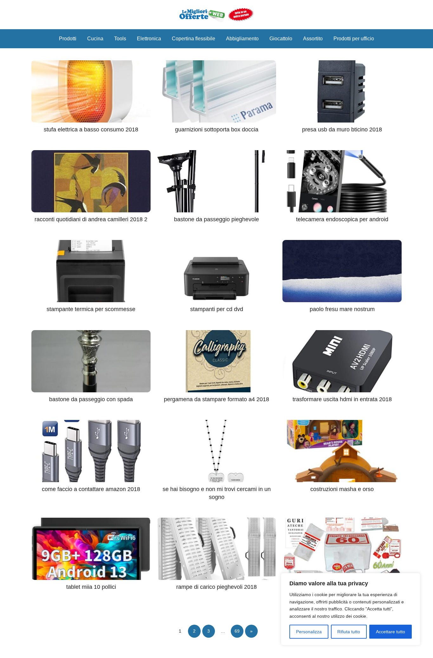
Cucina (95, 38)
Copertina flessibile (193, 38)
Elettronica (149, 38)
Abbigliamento (242, 38)
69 (237, 631)
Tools (120, 38)
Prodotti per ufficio (353, 38)
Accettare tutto (390, 631)
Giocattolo (280, 38)
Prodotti (67, 38)
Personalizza (309, 631)
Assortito (313, 38)
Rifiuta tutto (348, 631)
